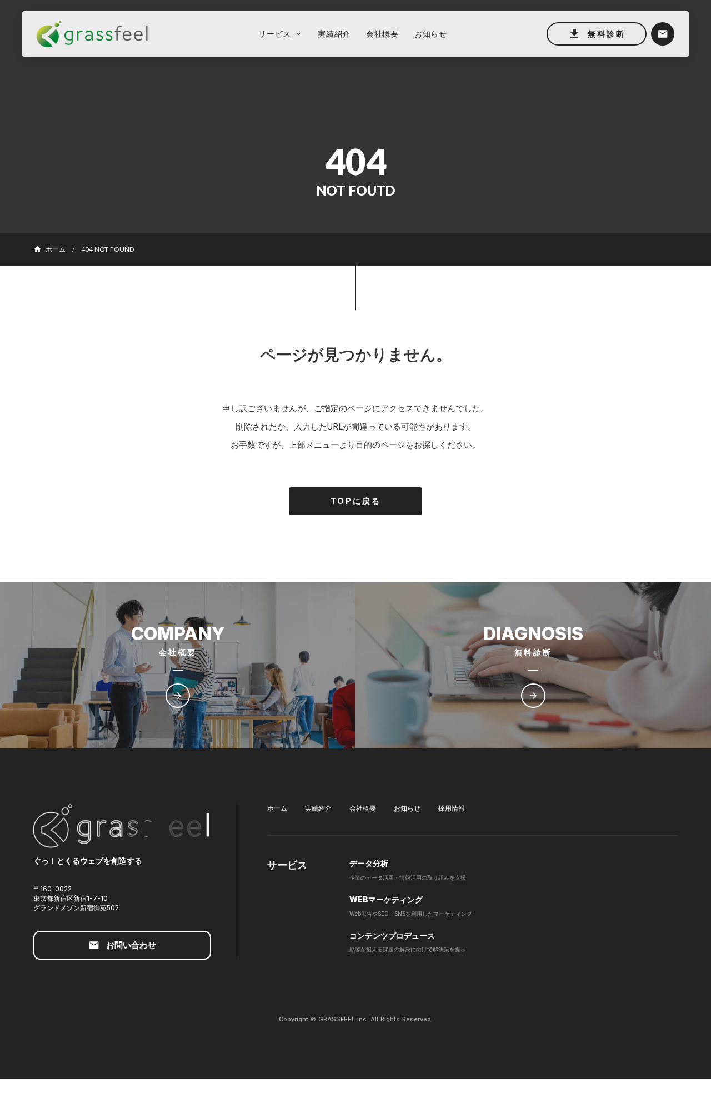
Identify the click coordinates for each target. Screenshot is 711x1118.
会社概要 (362, 808)
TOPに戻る (356, 501)
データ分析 (368, 863)
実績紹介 (318, 808)
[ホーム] (98, 34)
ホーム (277, 808)
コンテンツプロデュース (392, 935)
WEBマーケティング (386, 899)
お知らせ (407, 808)
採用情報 (451, 808)
